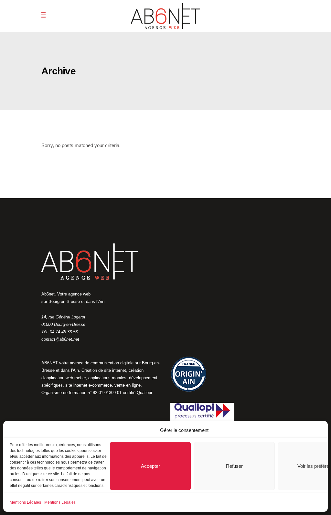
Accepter (150, 466)
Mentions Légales (25, 502)
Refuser (234, 466)
